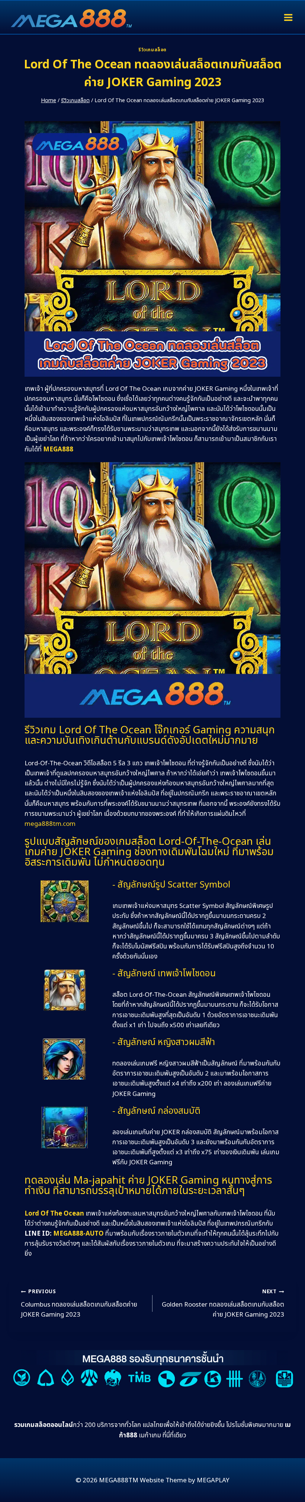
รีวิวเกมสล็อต (152, 49)
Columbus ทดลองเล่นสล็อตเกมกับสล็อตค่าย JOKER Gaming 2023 (79, 1304)
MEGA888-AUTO (78, 1234)
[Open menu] (288, 17)
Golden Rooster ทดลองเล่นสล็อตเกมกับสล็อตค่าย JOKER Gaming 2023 (223, 1304)
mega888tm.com (50, 824)
